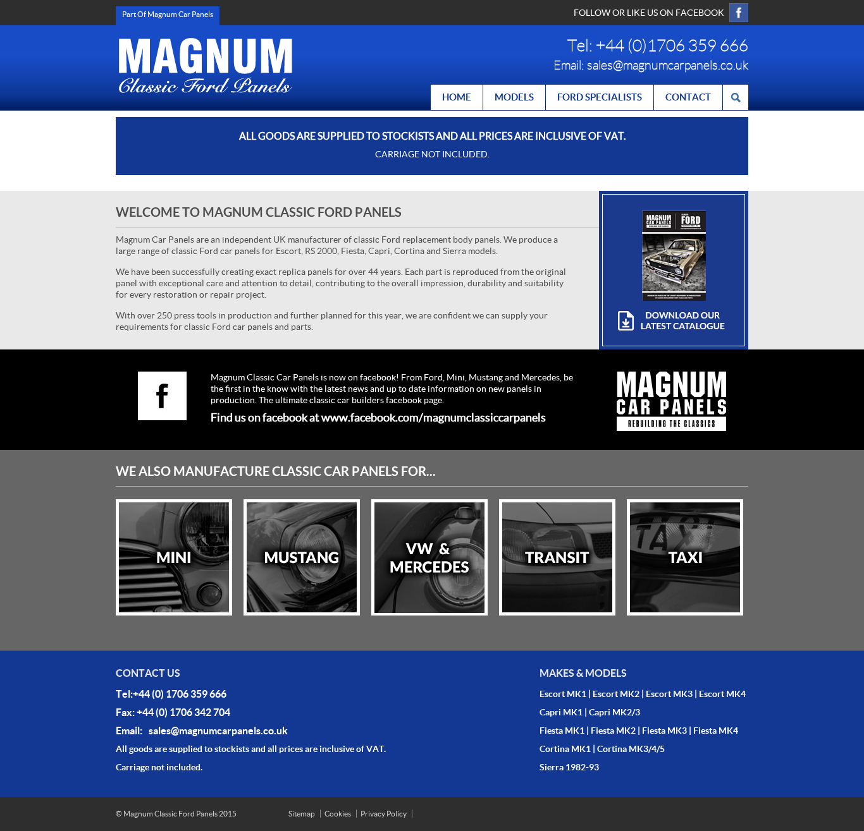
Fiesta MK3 (664, 730)
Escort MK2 (616, 694)
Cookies (337, 814)
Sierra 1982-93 (569, 767)
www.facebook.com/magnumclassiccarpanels (433, 417)
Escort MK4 (722, 694)
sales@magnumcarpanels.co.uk (667, 65)
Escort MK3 (669, 694)
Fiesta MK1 (562, 730)
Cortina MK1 (565, 749)
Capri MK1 (561, 712)
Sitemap (301, 814)
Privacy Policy (384, 814)
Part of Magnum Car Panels (167, 14)
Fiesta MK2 (613, 730)
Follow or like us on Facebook (649, 13)
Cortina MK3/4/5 (631, 749)
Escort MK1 (563, 694)
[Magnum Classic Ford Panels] (205, 65)
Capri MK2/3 (614, 712)
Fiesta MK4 (715, 730)
